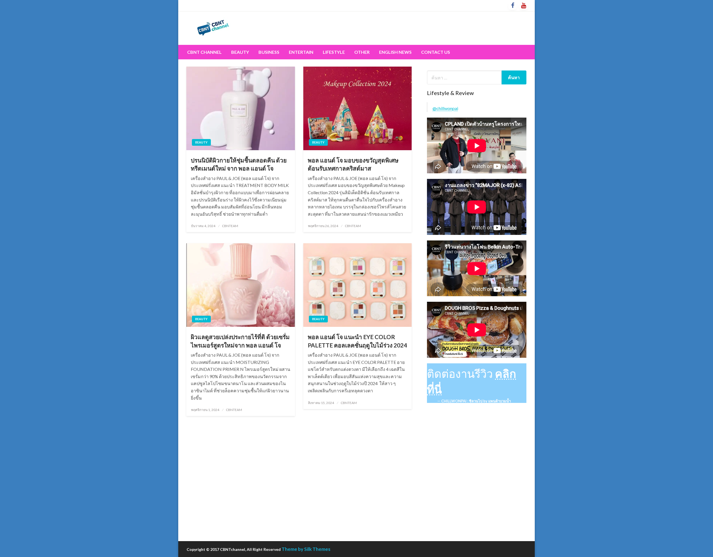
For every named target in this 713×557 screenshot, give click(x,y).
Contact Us (435, 52)
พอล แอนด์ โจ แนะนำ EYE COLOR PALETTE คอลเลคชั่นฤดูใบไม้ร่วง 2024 (357, 340)
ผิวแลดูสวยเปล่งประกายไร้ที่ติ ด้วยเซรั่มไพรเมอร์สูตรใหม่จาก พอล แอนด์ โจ (240, 340)
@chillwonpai (445, 108)
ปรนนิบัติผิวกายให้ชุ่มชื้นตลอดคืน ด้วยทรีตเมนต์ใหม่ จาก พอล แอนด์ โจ (239, 164)
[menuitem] (204, 52)
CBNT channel (204, 52)
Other (362, 52)
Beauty (240, 52)
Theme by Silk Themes (306, 549)
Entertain (301, 52)
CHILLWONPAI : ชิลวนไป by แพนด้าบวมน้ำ (476, 401)
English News (395, 52)
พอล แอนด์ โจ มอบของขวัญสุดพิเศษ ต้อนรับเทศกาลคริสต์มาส (353, 164)
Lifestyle (334, 52)
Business (268, 52)
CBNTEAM (230, 226)
